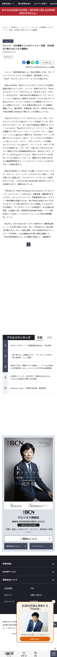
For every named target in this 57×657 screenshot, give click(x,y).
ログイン (8, 594)
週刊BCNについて (13, 546)
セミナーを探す (40, 3)
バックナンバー (38, 546)
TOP (32, 588)
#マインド (8, 57)
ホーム (5, 27)
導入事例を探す (24, 3)
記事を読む (6, 3)
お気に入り (48, 62)
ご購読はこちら (28, 538)
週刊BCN (14, 27)
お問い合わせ (36, 594)
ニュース (24, 27)
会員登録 (8, 588)
